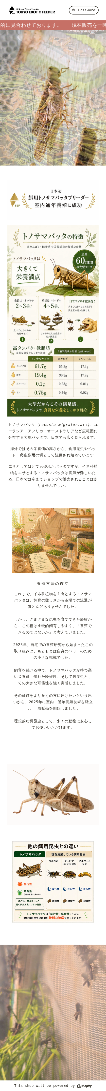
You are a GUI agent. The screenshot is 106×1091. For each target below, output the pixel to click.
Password (86, 10)
